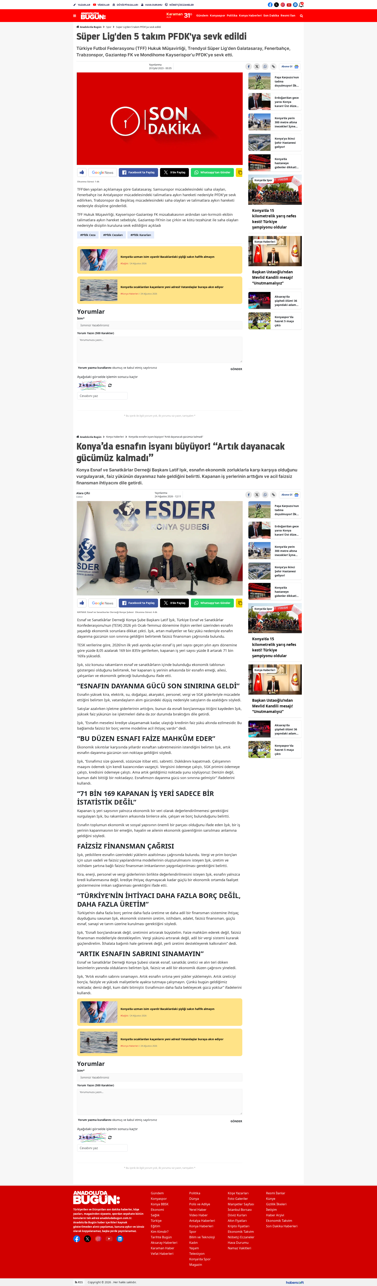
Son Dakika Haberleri (281, 1226)
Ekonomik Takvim (241, 1231)
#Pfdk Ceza (87, 235)
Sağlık (155, 1215)
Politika (194, 1193)
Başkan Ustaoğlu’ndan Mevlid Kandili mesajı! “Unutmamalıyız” (272, 277)
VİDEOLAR (104, 4)
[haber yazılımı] (295, 1282)
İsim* (81, 318)
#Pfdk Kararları (141, 235)
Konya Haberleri (115, 436)
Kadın (193, 1242)
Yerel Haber (198, 1209)
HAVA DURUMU (153, 4)
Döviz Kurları (237, 1215)
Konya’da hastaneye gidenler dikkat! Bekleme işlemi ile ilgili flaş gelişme (287, 163)
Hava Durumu (238, 1242)
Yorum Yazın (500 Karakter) (95, 333)
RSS (80, 1282)
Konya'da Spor (200, 1259)
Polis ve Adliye (199, 1204)
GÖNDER (236, 369)
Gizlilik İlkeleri (276, 1204)
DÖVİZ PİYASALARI (127, 4)
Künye (270, 1198)
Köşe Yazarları (238, 1193)
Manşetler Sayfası (241, 1204)
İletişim (271, 1209)
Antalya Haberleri (202, 1220)
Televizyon (197, 1253)
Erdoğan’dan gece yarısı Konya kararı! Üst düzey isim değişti (287, 102)
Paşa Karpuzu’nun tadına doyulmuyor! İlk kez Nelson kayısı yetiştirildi (287, 81)
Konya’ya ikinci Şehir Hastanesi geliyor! (285, 143)
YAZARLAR (84, 4)
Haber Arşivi (275, 1215)
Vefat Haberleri (162, 1253)
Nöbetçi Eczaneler (241, 1237)
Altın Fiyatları (237, 1220)
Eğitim (155, 1226)
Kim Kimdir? (159, 1231)
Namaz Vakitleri (239, 1248)
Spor (108, 27)
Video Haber (198, 1215)
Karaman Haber (162, 1248)
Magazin (195, 1264)
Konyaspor (159, 1198)
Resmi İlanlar (275, 1193)
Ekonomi (157, 1209)
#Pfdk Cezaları (113, 235)
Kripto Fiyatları (238, 1226)
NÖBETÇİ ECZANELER (181, 4)
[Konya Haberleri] (275, 251)
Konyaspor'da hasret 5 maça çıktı (284, 321)
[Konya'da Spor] (275, 189)
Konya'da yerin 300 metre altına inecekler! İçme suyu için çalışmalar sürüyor (286, 122)
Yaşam (194, 1248)
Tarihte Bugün (161, 1237)
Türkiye (156, 1220)
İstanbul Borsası (240, 1209)
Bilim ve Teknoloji (202, 1237)
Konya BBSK (159, 1204)
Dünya (194, 1198)
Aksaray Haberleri (164, 1242)
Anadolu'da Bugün (90, 27)
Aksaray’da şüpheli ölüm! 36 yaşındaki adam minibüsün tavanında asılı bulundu (286, 301)
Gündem (157, 1193)
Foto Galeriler (238, 1198)
